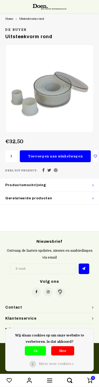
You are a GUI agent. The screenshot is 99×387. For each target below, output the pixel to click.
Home (9, 18)
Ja (35, 351)
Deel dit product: (21, 170)
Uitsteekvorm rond (31, 18)
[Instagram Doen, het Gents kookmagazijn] (48, 292)
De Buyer (16, 30)
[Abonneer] (84, 269)
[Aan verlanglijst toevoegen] (95, 156)
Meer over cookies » (56, 364)
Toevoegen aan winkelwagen (55, 156)
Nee (62, 351)
